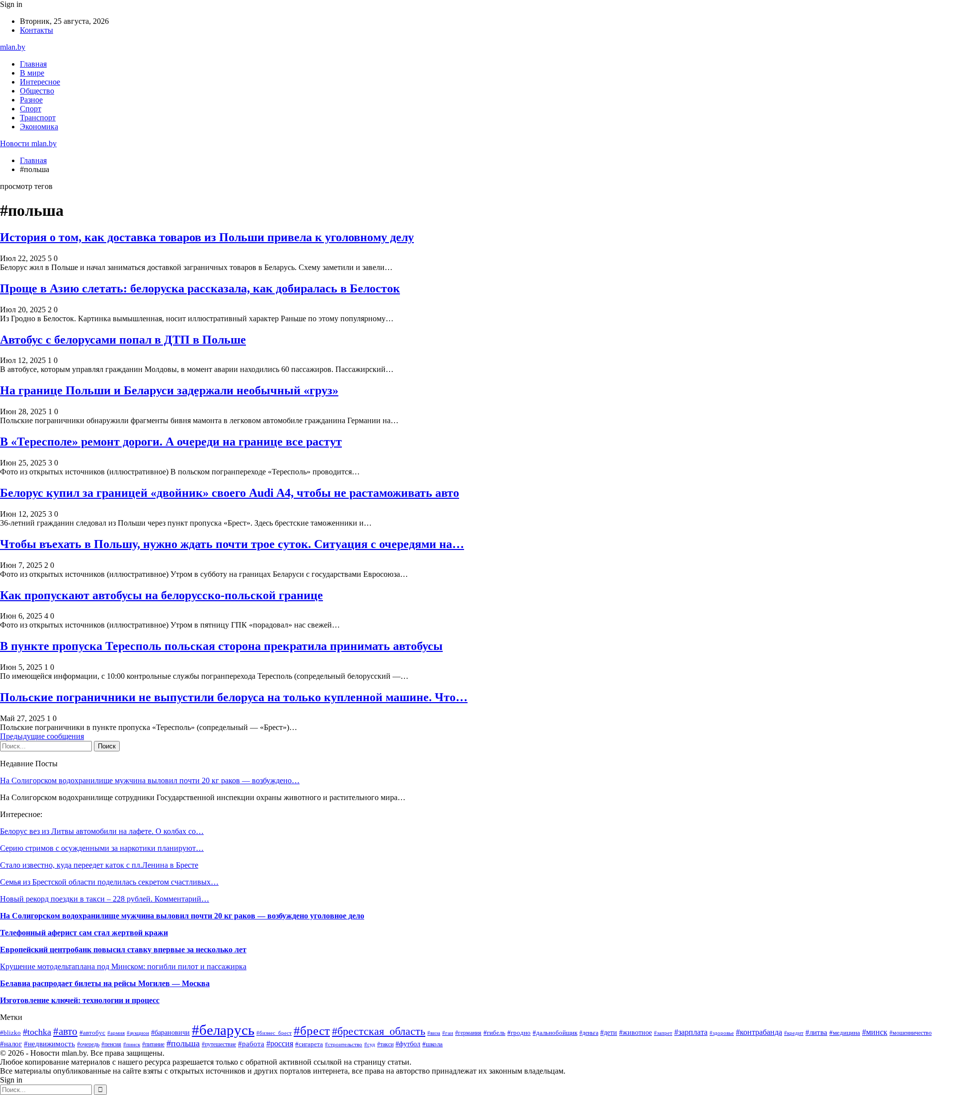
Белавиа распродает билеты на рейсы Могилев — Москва (105, 983)
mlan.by (12, 47)
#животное (635, 1032)
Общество (37, 91)
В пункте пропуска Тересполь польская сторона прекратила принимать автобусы (221, 645)
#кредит (793, 1033)
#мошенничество (910, 1032)
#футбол (408, 1044)
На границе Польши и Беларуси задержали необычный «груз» (169, 390)
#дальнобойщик (555, 1032)
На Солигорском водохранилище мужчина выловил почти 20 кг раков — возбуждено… (150, 780)
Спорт (30, 108)
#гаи (447, 1033)
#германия (468, 1032)
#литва (816, 1032)
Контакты (36, 30)
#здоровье (722, 1033)
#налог (11, 1044)
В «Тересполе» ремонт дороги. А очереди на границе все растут (171, 441)
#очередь (88, 1044)
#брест (312, 1030)
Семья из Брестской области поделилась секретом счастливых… (109, 882)
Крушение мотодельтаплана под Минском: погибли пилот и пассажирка (123, 966)
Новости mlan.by (28, 143)
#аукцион (138, 1033)
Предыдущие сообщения (42, 736)
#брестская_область (378, 1031)
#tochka (37, 1032)
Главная (33, 64)
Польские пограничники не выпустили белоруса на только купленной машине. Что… (234, 697)
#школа (432, 1044)
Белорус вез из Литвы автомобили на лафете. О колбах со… (102, 831)
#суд (369, 1044)
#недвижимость (49, 1043)
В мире (32, 73)
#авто (65, 1031)
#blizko (10, 1032)
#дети (608, 1032)
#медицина (844, 1032)
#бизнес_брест (274, 1033)
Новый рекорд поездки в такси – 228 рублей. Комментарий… (104, 899)
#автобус (92, 1032)
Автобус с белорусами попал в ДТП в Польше (123, 339)
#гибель (494, 1032)
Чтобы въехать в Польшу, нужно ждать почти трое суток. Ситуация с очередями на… (232, 544)
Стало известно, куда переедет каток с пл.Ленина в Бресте (99, 865)
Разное (31, 99)
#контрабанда (759, 1032)
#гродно (519, 1032)
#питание (153, 1044)
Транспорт (38, 117)
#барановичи (170, 1032)
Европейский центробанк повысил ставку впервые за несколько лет (123, 949)
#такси (385, 1044)
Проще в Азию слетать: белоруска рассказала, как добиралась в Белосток (200, 288)
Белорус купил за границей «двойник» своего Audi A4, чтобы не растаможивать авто (229, 492)
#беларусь (223, 1030)
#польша (183, 1043)
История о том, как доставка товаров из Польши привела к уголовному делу (207, 237)
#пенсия (111, 1044)
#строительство (343, 1044)
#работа (251, 1044)
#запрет (663, 1033)
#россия (279, 1043)
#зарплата (691, 1032)
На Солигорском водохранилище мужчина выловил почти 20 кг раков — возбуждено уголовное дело (182, 916)
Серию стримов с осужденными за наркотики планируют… (102, 848)
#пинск (131, 1044)
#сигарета (309, 1044)
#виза (433, 1033)
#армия (116, 1033)
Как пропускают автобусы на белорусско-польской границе (161, 595)
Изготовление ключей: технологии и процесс (79, 1000)
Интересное (40, 82)
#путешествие (219, 1044)
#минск (874, 1032)
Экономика (39, 126)
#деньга (588, 1032)
